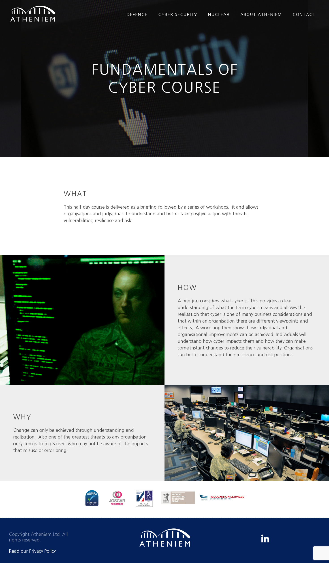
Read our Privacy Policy (32, 551)
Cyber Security (177, 15)
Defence (137, 15)
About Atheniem (261, 15)
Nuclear (219, 15)
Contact (304, 15)
